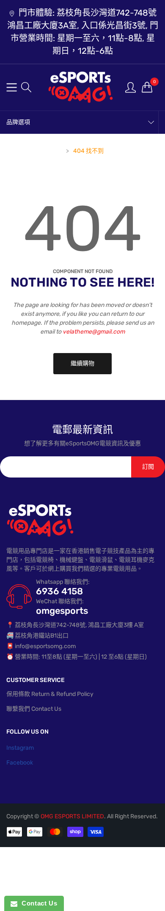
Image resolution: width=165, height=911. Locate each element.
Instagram (20, 747)
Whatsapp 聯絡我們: (63, 581)
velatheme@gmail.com (94, 331)
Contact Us (37, 903)
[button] (26, 87)
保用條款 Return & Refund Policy (50, 694)
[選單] (11, 87)
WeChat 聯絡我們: (60, 601)
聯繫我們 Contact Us (33, 708)
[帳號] (130, 87)
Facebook (19, 762)
